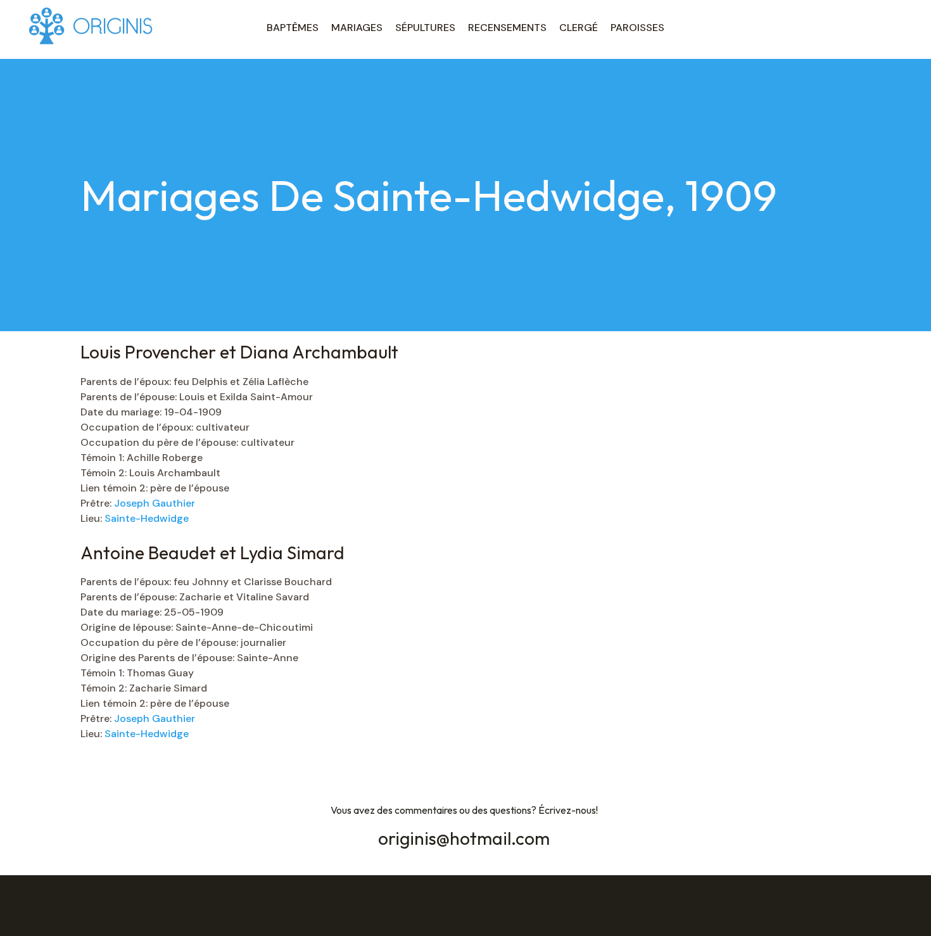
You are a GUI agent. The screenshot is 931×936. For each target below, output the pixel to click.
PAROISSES (637, 27)
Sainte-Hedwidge (146, 518)
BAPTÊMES (293, 27)
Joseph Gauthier (154, 503)
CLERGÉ (578, 27)
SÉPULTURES (425, 27)
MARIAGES (357, 27)
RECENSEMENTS (507, 27)
